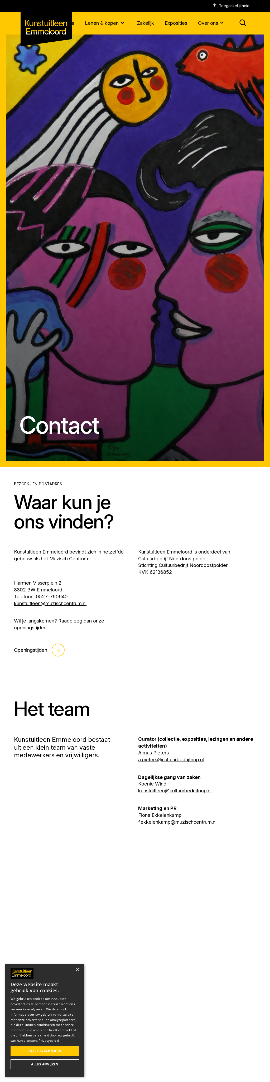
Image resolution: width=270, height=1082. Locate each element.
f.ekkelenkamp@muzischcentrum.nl (177, 822)
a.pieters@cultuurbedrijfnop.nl (171, 759)
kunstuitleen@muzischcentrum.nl (50, 603)
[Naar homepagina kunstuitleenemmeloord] (46, 23)
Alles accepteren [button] (44, 1051)
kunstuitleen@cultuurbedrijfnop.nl (174, 790)
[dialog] (44, 1020)
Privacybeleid (48, 1040)
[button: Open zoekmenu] (243, 23)
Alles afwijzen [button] (45, 1064)
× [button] (77, 970)
